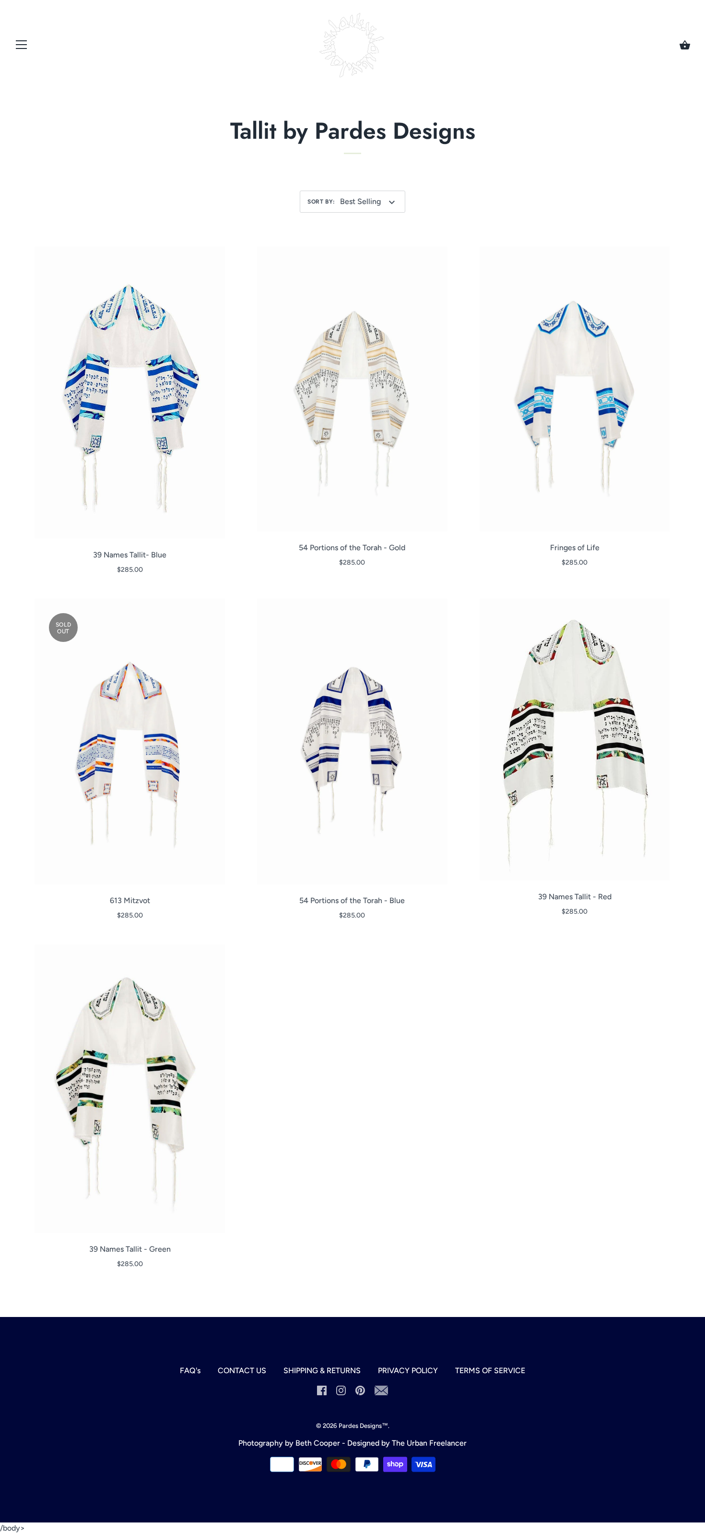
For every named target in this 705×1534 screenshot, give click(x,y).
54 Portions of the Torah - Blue (352, 900)
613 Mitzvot (130, 900)
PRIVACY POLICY (408, 1370)
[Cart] (685, 45)
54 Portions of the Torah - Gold (352, 547)
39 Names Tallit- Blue (129, 554)
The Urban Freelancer (429, 1443)
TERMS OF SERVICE (490, 1370)
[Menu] (21, 47)
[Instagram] (341, 1389)
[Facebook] (322, 1389)
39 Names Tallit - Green (130, 1249)
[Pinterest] (360, 1389)
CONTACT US (242, 1370)
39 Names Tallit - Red (574, 896)
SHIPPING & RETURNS (322, 1370)
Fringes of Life (574, 547)
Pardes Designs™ (363, 1425)
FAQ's (190, 1370)
